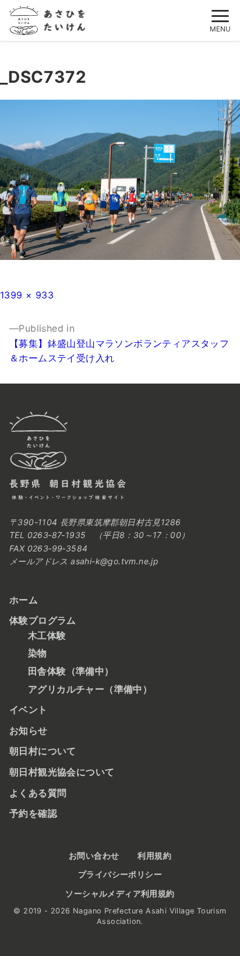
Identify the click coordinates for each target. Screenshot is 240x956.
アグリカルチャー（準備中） (90, 689)
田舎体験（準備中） (71, 671)
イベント (28, 709)
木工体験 (47, 635)
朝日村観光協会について (61, 772)
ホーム (23, 600)
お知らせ (28, 730)
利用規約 (154, 855)
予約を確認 (33, 813)
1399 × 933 (27, 295)
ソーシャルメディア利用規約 (119, 893)
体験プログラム (42, 620)
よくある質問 (37, 793)
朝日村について (42, 751)
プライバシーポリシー (120, 874)
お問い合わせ (94, 855)
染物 (37, 653)
